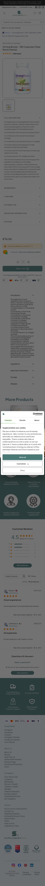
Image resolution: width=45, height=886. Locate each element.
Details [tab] (22, 420)
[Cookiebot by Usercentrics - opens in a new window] (32, 414)
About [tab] (37, 420)
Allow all (22, 457)
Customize (21, 464)
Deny (22, 470)
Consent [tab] (8, 420)
